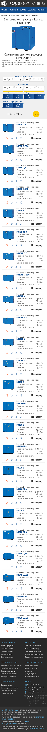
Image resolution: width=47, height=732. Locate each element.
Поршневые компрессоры (32, 646)
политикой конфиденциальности (16, 723)
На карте (30, 696)
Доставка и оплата (7, 649)
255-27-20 (19, 2)
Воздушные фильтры (31, 665)
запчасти (14, 10)
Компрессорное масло (31, 677)
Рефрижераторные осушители (11, 665)
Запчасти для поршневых (9, 688)
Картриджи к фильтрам (8, 677)
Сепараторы (28, 671)
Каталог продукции (7, 646)
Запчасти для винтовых (8, 691)
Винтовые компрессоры (32, 649)
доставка (32, 10)
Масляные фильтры (30, 668)
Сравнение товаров (7, 657)
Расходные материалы (33, 662)
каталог (4, 10)
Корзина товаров (6, 654)
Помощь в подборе (7, 693)
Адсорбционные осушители (10, 668)
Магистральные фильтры (9, 674)
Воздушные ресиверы (8, 671)
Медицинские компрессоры (33, 657)
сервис (23, 10)
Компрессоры (29, 642)
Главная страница (8, 642)
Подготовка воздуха (9, 662)
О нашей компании (7, 651)
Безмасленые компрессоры (33, 654)
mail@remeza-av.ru (19, 5)
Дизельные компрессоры (32, 651)
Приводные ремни (30, 674)
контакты (42, 10)
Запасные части (6, 685)
